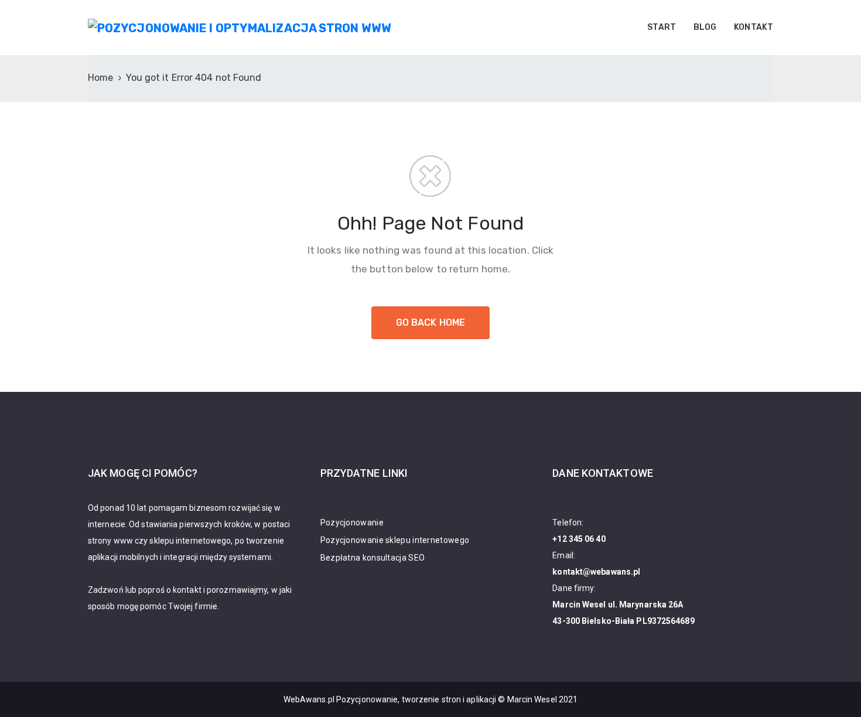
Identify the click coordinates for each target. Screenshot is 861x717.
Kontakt (753, 27)
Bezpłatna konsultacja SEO (372, 557)
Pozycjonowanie (352, 522)
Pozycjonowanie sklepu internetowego (395, 540)
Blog (704, 27)
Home (100, 77)
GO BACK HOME (430, 322)
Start (661, 27)
